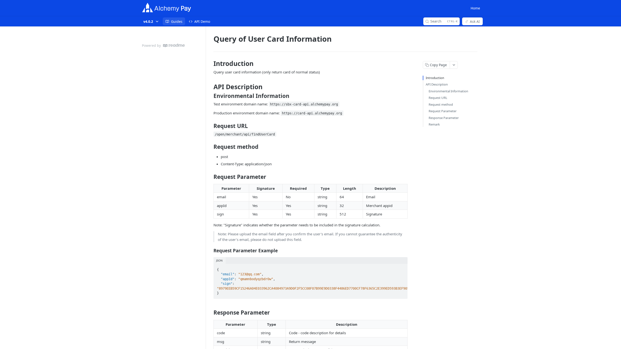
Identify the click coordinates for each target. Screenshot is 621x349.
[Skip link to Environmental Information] (210, 96)
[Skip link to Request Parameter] (210, 177)
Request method (441, 104)
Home (475, 8)
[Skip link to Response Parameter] (210, 312)
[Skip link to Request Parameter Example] (210, 250)
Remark (434, 124)
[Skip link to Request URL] (210, 125)
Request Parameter (443, 111)
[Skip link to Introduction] (210, 63)
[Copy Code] (402, 268)
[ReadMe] (174, 45)
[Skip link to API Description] (210, 86)
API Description (437, 84)
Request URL (438, 97)
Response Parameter (444, 118)
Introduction (435, 78)
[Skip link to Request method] (210, 146)
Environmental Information (448, 91)
